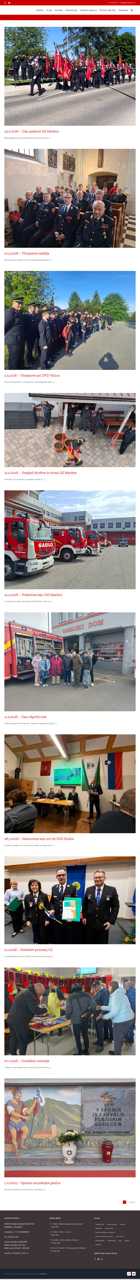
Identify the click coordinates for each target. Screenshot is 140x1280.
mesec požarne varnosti (104, 1236)
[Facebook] (95, 1259)
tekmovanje (111, 1240)
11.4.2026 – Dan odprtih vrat (25, 717)
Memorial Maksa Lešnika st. (105, 1232)
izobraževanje (112, 1224)
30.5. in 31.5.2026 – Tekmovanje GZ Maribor (68, 1248)
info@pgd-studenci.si (128, 3)
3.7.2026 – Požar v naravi (61, 1232)
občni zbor (119, 1236)
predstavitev (99, 1240)
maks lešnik (109, 1228)
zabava (127, 1240)
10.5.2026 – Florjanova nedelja (26, 253)
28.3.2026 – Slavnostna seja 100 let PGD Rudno (39, 839)
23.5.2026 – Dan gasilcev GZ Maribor (31, 131)
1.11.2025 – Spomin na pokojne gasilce (32, 1183)
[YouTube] (98, 1259)
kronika (122, 1224)
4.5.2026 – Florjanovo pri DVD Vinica (31, 375)
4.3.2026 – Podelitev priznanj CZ (28, 950)
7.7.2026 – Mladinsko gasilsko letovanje (67, 1224)
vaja (120, 1240)
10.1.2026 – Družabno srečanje (26, 1061)
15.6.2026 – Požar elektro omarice (64, 1240)
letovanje (98, 1228)
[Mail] (102, 1259)
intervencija (99, 1224)
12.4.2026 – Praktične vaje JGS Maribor (33, 595)
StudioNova (43, 1274)
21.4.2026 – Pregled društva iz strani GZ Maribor (40, 473)
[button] (132, 10)
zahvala (98, 1245)
